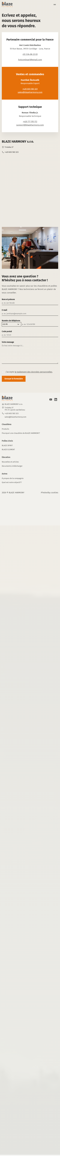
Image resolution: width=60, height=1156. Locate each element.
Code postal (7, 331)
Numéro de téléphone (11, 321)
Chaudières (6, 424)
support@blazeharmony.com (30, 125)
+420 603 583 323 (30, 89)
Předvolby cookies (49, 492)
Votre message (8, 342)
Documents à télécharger (12, 466)
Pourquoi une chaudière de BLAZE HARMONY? (21, 433)
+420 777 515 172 (30, 121)
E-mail (4, 310)
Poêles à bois (7, 441)
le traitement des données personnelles (33, 372)
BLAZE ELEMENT (8, 449)
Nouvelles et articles (10, 462)
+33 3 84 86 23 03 (30, 54)
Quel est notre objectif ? (12, 482)
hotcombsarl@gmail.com (30, 59)
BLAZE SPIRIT (7, 445)
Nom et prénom (8, 299)
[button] (53, 4)
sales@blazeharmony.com (30, 92)
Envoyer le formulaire (14, 379)
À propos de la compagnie (12, 478)
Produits (5, 429)
